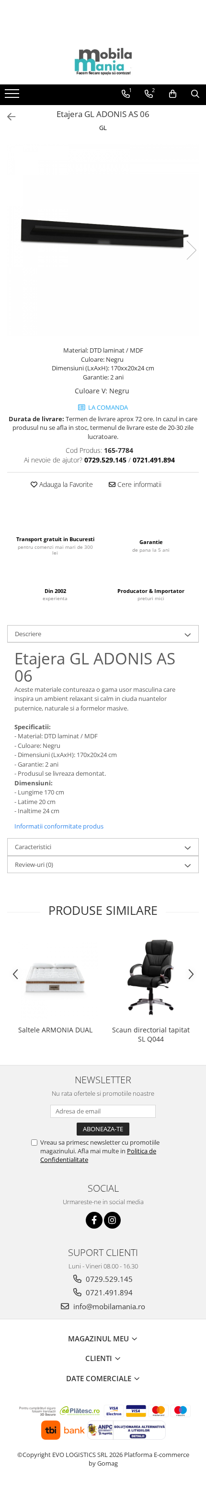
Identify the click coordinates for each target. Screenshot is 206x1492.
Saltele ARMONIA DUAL (55, 1029)
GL (103, 127)
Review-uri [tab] (34, 864)
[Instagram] (112, 1220)
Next (191, 250)
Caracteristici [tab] (33, 846)
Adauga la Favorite (65, 484)
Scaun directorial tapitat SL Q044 (151, 1034)
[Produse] (13, 96)
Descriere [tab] (28, 633)
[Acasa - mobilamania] (103, 60)
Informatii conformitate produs (58, 826)
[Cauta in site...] (195, 94)
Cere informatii (138, 484)
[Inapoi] (7, 116)
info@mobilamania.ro (108, 1306)
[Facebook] (94, 1220)
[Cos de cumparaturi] (172, 94)
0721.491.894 (108, 1292)
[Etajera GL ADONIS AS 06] (103, 240)
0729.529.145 (108, 1279)
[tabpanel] (103, 240)
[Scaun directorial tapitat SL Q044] (151, 977)
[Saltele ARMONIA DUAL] (55, 977)
